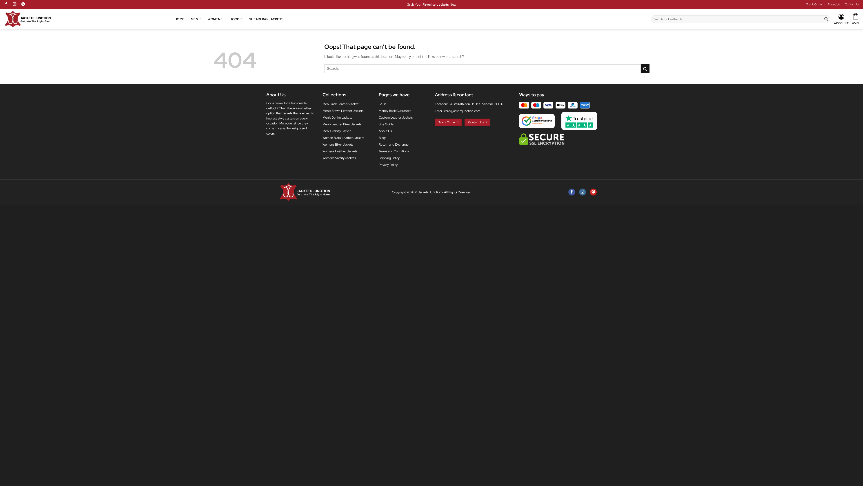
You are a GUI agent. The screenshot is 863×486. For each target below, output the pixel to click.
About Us (833, 4)
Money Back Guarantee (395, 111)
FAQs (382, 104)
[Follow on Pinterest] (23, 4)
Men (194, 19)
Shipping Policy (389, 158)
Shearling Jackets (266, 19)
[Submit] (826, 19)
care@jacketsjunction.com (462, 111)
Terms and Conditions (394, 151)
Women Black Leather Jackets (343, 138)
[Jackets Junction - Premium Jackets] (89, 19)
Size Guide (386, 124)
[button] (856, 18)
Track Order (814, 4)
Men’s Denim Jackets (337, 117)
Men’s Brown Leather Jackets (343, 111)
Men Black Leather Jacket (340, 104)
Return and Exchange (394, 144)
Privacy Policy (388, 165)
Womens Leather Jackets (340, 151)
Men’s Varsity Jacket (337, 131)
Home (179, 19)
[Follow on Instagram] (14, 4)
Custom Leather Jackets (396, 117)
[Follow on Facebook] (6, 4)
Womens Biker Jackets (338, 144)
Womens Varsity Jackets (339, 158)
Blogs (382, 138)
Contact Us (852, 4)
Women (214, 19)
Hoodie (236, 19)
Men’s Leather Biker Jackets (342, 124)
